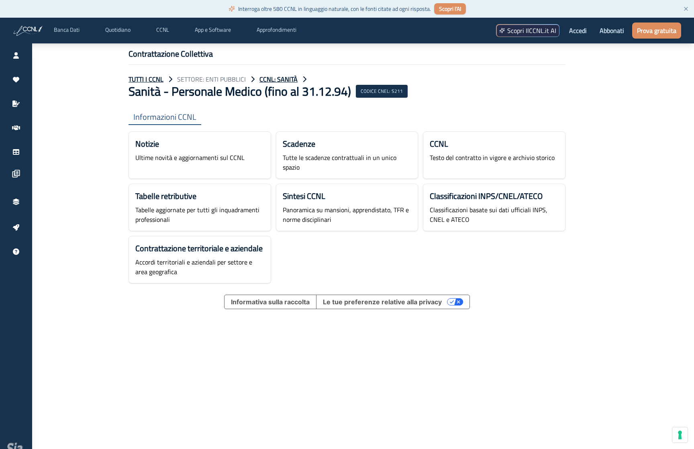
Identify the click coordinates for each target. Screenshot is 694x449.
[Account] (16, 55)
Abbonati (612, 30)
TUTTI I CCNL (146, 79)
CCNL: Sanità (278, 79)
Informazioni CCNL (164, 117)
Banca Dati (67, 30)
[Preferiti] (16, 80)
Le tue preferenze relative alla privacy (382, 302)
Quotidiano (118, 30)
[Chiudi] (686, 9)
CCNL (162, 30)
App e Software (213, 30)
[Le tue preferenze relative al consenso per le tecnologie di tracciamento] (680, 435)
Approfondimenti (276, 30)
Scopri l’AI (450, 8)
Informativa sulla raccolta (270, 302)
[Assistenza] (16, 252)
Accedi (578, 30)
